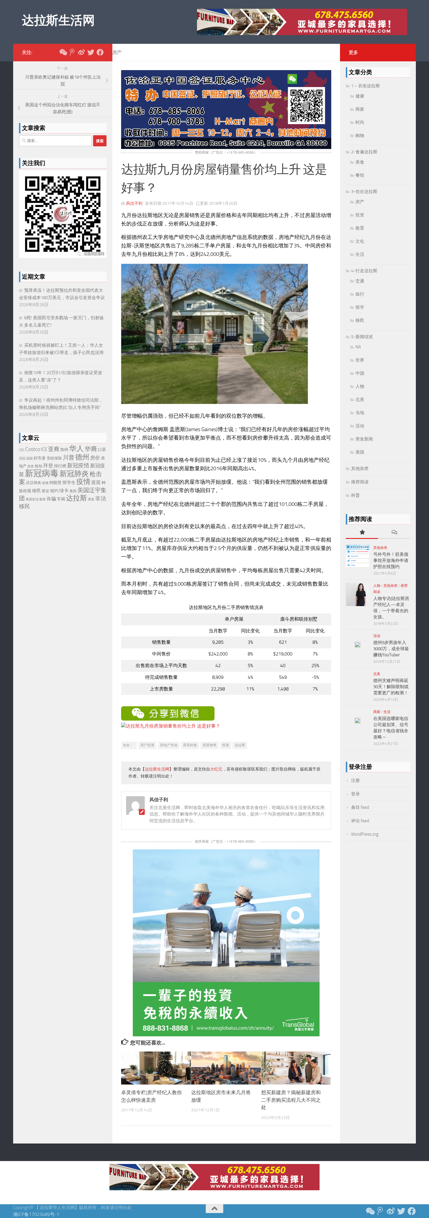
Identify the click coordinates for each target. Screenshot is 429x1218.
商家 (359, 109)
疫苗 (96, 482)
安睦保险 (54, 458)
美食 (359, 162)
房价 (95, 458)
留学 (359, 307)
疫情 (83, 482)
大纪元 (216, 769)
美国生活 (32, 499)
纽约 (54, 490)
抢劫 (38, 466)
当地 (359, 412)
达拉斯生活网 (58, 20)
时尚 (359, 122)
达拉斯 (240, 745)
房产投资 (147, 745)
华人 (76, 448)
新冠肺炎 (74, 473)
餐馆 (359, 175)
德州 (82, 457)
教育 (359, 228)
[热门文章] (362, 532)
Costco (32, 449)
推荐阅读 (360, 482)
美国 (72, 491)
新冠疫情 (78, 465)
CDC (22, 450)
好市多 (40, 458)
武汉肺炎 (33, 482)
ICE (44, 449)
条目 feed (360, 807)
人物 (359, 386)
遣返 (91, 499)
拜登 (48, 466)
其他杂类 (360, 468)
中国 (359, 373)
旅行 (359, 294)
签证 (45, 491)
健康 (359, 96)
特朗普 (55, 482)
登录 (355, 794)
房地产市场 (168, 745)
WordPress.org (365, 834)
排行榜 (60, 466)
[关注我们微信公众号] (62, 52)
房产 (117, 52)
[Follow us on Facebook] (100, 52)
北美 (359, 399)
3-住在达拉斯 (364, 191)
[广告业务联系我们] (226, 1034)
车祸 (61, 499)
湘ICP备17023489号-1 (36, 1214)
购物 (359, 135)
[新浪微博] (81, 52)
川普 (68, 457)
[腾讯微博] (72, 52)
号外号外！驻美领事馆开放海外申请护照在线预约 (390, 560)
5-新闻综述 (362, 336)
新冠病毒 (42, 473)
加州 (64, 449)
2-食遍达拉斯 (364, 152)
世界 (359, 360)
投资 (225, 745)
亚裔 (53, 449)
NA (358, 347)
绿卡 (64, 490)
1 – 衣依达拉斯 (365, 86)
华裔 (91, 448)
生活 (359, 254)
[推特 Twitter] (90, 52)
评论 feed (360, 820)
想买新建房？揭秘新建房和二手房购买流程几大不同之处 (291, 1100)
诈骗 (51, 499)
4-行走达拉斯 (364, 270)
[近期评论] (394, 532)
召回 (22, 458)
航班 (42, 499)
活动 (359, 425)
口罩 (102, 449)
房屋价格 (190, 745)
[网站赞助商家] (226, 147)
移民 (36, 490)
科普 (355, 495)
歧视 (45, 483)
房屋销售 (210, 745)
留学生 (69, 482)
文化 (359, 241)
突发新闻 (364, 439)
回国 (29, 458)
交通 (359, 281)
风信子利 (134, 203)
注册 (355, 780)
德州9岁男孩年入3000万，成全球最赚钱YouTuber (391, 648)
